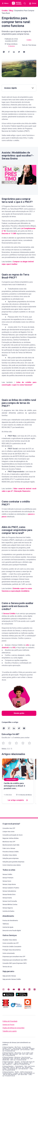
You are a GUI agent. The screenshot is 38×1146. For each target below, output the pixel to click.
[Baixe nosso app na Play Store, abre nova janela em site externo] (21, 996)
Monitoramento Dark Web (11, 845)
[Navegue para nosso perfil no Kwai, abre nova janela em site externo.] (34, 989)
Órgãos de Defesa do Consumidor (13, 1028)
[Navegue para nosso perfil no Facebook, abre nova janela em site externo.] (24, 989)
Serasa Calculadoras (9, 891)
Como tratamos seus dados (12, 865)
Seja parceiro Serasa (9, 976)
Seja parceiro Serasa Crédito (12, 979)
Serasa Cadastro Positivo (11, 888)
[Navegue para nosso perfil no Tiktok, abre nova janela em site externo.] (9, 989)
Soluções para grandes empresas (13, 862)
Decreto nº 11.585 (9, 234)
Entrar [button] (34, 3)
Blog (11, 11)
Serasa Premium (8, 878)
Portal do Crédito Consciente (12, 946)
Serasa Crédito (9, 614)
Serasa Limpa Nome (9, 884)
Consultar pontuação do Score (12, 835)
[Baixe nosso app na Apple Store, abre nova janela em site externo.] (8, 996)
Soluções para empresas (11, 858)
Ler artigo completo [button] (16, 800)
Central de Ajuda (8, 927)
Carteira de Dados (8, 911)
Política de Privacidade (10, 1021)
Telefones (6, 924)
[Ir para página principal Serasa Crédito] (17, 3)
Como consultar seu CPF (11, 943)
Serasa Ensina (7, 898)
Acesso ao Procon (8, 1024)
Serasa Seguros (8, 908)
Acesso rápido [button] (10, 88)
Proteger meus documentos (12, 950)
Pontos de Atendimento (10, 920)
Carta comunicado (9, 953)
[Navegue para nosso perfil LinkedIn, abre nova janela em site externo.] (29, 989)
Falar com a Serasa (9, 848)
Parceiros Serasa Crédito (11, 851)
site (27, 645)
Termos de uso (7, 966)
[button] (4, 52)
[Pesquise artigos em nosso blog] (25, 3)
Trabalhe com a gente (10, 1031)
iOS (13, 648)
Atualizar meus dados (10, 855)
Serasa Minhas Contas (10, 904)
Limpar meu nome (8, 831)
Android (5, 648)
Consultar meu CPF (9, 828)
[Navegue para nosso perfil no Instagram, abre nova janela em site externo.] (3, 989)
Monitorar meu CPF (9, 841)
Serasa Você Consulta (10, 901)
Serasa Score (7, 881)
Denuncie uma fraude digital (12, 930)
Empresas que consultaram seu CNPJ (15, 960)
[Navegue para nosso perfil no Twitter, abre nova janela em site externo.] (19, 989)
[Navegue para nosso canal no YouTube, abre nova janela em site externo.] (14, 989)
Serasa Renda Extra (9, 894)
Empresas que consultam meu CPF (14, 956)
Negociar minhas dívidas (11, 838)
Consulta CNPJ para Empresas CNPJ (15, 963)
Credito (5, 11)
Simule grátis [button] (19, 713)
